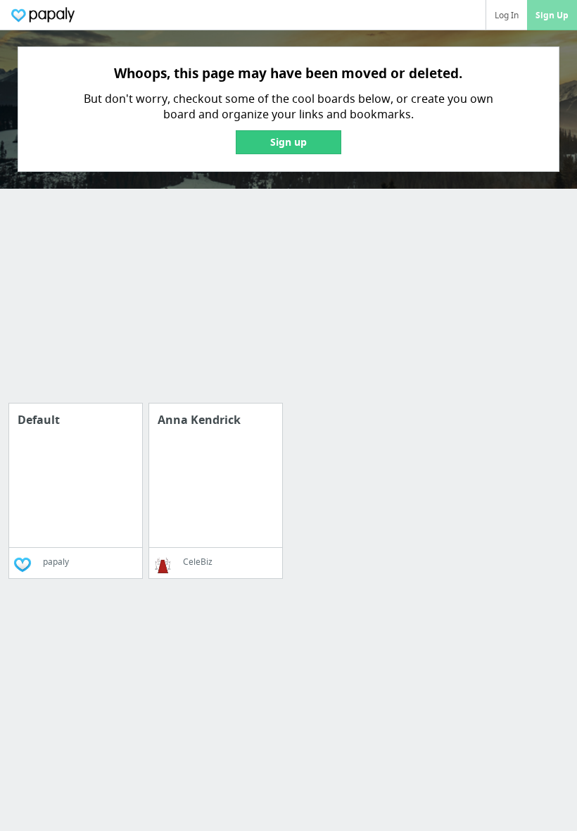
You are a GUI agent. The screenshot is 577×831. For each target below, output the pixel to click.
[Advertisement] (288, 304)
